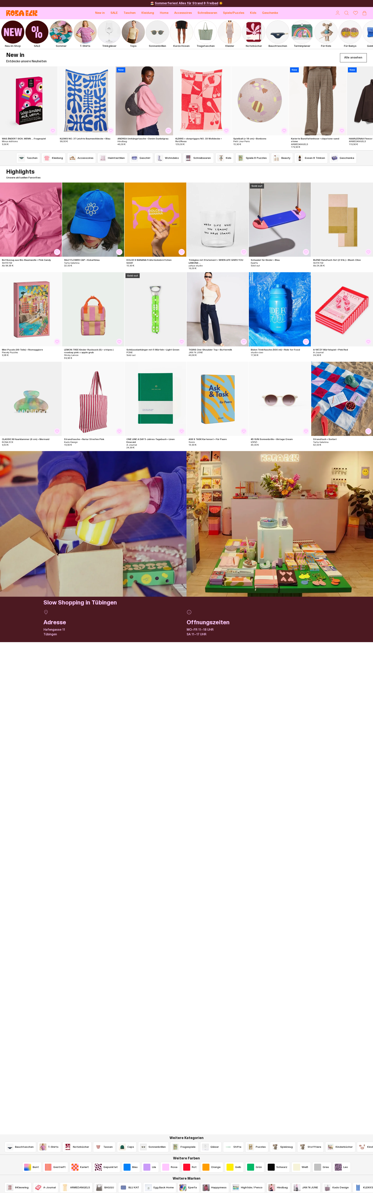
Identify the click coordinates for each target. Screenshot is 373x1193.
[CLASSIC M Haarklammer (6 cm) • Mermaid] (31, 399)
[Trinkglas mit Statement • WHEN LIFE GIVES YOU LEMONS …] (217, 220)
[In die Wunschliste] (53, 130)
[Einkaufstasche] (364, 13)
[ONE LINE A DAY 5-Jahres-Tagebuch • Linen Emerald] (155, 399)
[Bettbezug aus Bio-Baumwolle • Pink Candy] (31, 220)
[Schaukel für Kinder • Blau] (280, 220)
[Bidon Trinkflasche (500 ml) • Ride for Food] (280, 309)
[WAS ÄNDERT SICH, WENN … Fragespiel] (29, 100)
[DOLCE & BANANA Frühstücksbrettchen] (155, 220)
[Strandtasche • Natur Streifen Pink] (93, 399)
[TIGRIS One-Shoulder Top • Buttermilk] (217, 309)
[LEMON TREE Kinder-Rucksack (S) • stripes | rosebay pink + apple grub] (93, 309)
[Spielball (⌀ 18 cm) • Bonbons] (260, 100)
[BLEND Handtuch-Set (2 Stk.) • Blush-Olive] (342, 220)
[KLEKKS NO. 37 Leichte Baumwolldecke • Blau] (86, 100)
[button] (130, 13)
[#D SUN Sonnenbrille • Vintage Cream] (280, 399)
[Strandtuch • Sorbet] (342, 399)
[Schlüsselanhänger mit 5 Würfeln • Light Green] (155, 309)
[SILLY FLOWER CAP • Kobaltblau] (93, 220)
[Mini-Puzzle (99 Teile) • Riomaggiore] (31, 309)
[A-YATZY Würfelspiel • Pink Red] (342, 309)
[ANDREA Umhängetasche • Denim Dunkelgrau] (144, 100)
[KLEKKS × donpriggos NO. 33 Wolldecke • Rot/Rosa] (202, 100)
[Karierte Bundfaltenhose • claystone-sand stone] (318, 100)
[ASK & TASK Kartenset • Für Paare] (217, 399)
